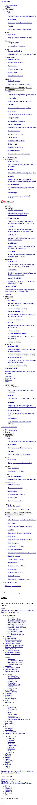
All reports (11, 659)
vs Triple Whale (13, 745)
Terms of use (12, 707)
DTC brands (8, 380)
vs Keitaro (11, 740)
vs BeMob (11, 742)
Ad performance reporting (16, 660)
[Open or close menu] (1, 591)
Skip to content (5, 1)
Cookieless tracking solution (16, 622)
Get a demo (4, 427)
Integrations (8, 296)
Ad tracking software (14, 619)
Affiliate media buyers (11, 378)
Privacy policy (12, 709)
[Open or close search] (3, 591)
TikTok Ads (11, 679)
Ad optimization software (16, 633)
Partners (28, 87)
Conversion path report (15, 662)
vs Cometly (11, 749)
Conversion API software (16, 624)
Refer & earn (20, 89)
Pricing (7, 381)
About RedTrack (9, 385)
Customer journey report (15, 664)
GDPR (10, 712)
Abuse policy (12, 716)
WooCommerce (13, 688)
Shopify (10, 686)
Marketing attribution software (17, 628)
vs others (11, 752)
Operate (14, 87)
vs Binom (11, 743)
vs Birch (10, 750)
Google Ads (12, 683)
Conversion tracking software (17, 621)
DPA (9, 710)
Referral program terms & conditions (19, 719)
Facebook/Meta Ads (14, 678)
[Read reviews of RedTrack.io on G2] (18, 781)
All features (11, 617)
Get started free (12, 427)
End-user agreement (14, 717)
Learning (7, 87)
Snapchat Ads (12, 681)
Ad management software (16, 634)
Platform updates (10, 89)
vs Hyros (11, 747)
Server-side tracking (14, 629)
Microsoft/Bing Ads (14, 685)
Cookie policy (12, 714)
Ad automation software (15, 631)
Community (21, 87)
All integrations (13, 676)
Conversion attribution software (17, 626)
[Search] (19, 593)
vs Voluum (11, 738)
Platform (7, 206)
